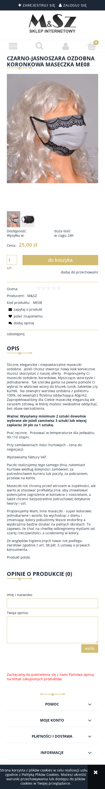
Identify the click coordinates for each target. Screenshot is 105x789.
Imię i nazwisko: (20, 594)
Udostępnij (16, 334)
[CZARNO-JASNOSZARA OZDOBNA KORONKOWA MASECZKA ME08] (13, 219)
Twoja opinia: (18, 612)
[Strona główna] (52, 23)
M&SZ (32, 295)
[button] (13, 46)
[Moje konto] (65, 46)
